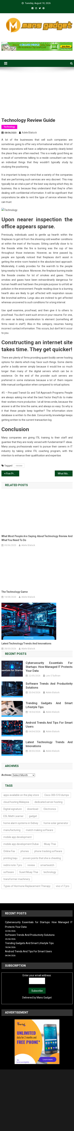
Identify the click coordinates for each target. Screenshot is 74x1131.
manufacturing (11, 830)
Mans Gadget (44, 997)
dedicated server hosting (48, 802)
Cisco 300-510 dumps (56, 795)
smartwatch (47, 865)
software (8, 872)
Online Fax (9, 851)
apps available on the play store (21, 795)
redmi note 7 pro (12, 865)
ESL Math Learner (13, 816)
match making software (39, 830)
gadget (33, 816)
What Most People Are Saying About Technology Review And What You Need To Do (65, 473)
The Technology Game (14, 591)
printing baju (10, 858)
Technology (9, 127)
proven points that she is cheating (42, 858)
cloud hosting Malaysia (16, 802)
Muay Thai (50, 844)
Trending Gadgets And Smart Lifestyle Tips (49, 705)
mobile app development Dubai (21, 844)
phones (24, 851)
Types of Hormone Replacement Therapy (26, 886)
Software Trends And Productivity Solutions (49, 685)
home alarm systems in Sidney (20, 823)
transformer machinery (16, 879)
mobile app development (17, 837)
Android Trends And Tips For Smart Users (49, 724)
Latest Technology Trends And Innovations (26, 643)
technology (49, 872)
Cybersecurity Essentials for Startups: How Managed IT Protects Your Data (49, 666)
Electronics (50, 809)
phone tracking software (48, 851)
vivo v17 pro (62, 886)
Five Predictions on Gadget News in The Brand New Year (12, 473)
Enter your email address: (37, 975)
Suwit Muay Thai (28, 872)
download (32, 809)
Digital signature (12, 809)
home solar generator (56, 823)
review (19, 465)
